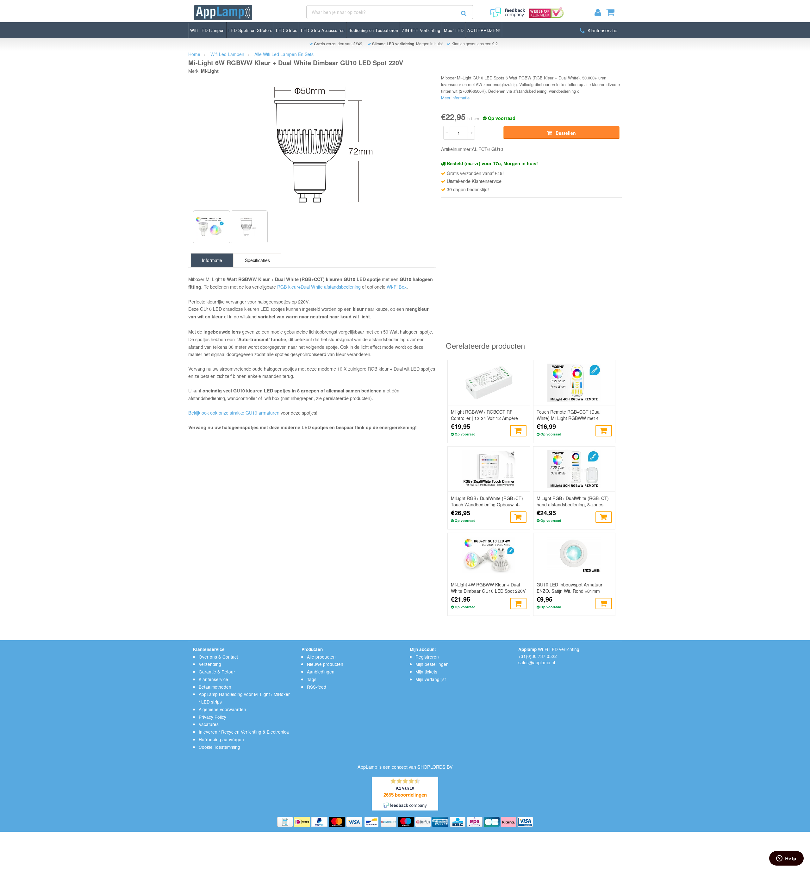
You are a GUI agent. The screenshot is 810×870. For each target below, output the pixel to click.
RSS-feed (316, 687)
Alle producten (321, 657)
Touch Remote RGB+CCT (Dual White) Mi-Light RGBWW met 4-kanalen (569, 415)
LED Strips (286, 30)
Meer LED (454, 30)
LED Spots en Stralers (250, 30)
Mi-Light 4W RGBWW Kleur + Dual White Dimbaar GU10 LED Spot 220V (488, 587)
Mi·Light (210, 71)
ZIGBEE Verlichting (421, 30)
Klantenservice (601, 30)
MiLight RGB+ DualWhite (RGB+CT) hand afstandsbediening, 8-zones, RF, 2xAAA (573, 501)
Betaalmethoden (215, 687)
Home (194, 54)
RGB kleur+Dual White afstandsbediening (319, 286)
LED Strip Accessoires (323, 30)
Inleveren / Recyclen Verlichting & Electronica (244, 732)
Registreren (427, 657)
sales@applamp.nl (536, 662)
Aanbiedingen (320, 671)
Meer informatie (455, 98)
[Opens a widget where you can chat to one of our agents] (786, 859)
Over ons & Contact (218, 657)
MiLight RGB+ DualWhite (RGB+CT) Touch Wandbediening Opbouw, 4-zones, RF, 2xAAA (487, 501)
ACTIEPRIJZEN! (483, 30)
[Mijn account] (600, 13)
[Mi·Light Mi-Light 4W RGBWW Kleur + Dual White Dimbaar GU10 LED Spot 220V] (488, 555)
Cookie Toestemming (219, 747)
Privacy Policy (212, 717)
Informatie (212, 260)
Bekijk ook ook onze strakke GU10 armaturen (233, 412)
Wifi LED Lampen (207, 30)
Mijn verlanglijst (430, 679)
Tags (311, 679)
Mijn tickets (426, 671)
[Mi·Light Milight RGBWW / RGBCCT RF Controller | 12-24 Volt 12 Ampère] (488, 382)
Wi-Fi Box (397, 286)
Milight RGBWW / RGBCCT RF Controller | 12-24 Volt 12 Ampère (484, 415)
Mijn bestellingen (432, 664)
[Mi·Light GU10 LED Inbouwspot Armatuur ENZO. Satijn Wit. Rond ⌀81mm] (574, 555)
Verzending (210, 664)
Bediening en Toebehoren (373, 30)
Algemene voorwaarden (222, 709)
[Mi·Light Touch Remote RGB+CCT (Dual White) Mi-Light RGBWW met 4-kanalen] (574, 382)
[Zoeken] (463, 13)
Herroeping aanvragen (221, 739)
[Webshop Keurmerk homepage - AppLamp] (545, 10)
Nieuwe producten (325, 664)
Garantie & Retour (217, 671)
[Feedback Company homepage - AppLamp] (507, 10)
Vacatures (209, 724)
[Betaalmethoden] (285, 821)
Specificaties (257, 260)
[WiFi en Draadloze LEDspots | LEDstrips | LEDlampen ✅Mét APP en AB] (223, 12)
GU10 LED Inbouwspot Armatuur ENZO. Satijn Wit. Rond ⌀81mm (569, 587)
